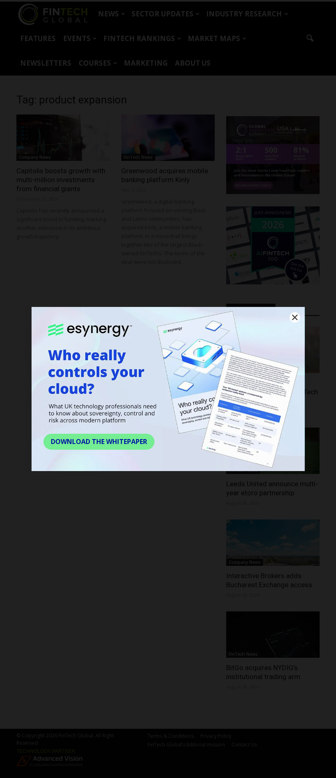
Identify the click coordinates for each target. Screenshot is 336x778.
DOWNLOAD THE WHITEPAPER (99, 441)
